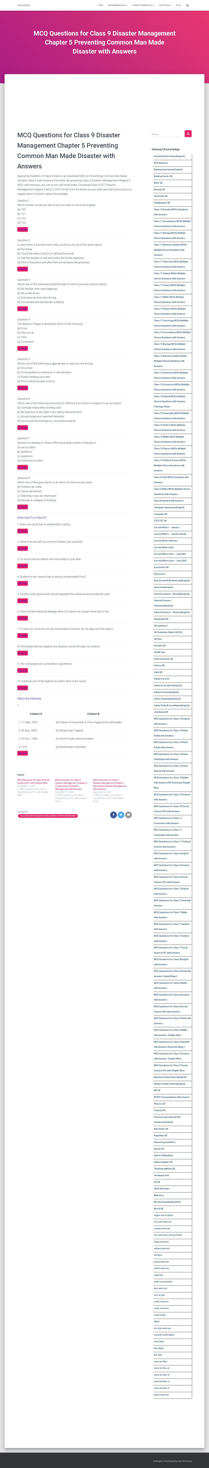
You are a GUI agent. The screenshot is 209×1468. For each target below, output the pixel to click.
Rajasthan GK (160, 1135)
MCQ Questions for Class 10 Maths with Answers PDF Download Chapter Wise (172, 782)
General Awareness (164, 587)
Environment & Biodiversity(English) (172, 580)
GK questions (160, 625)
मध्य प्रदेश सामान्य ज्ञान (162, 1328)
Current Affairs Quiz (142, 5)
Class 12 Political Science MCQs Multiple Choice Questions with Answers (170, 465)
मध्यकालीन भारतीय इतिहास (164, 1335)
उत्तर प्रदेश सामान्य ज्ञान (163, 1222)
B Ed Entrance (161, 163)
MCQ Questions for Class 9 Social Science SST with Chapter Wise (48, 816)
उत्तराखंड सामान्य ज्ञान (162, 1228)
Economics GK (161, 567)
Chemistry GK (161, 196)
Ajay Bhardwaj (185, 1461)
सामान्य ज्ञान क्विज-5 (161, 1388)
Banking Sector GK (163, 176)
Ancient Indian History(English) (169, 156)
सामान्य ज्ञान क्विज (160, 1361)
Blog (178, 5)
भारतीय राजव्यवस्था (161, 1308)
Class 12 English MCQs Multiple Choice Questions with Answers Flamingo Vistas (169, 401)
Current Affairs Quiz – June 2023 (170, 560)
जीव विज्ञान (158, 1255)
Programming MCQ (117, 5)
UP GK (157, 1182)
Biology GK (159, 189)
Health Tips (159, 652)
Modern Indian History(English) (169, 1084)
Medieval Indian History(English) (170, 1077)
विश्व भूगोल (158, 1355)
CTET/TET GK (160, 520)
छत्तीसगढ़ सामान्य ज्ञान (162, 1248)
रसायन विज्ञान (159, 1341)
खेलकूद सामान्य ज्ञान (161, 1242)
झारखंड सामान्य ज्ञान (161, 1262)
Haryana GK (160, 645)
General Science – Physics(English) (172, 612)
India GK (158, 672)
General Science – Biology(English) (172, 594)
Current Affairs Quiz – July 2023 (170, 554)
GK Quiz (158, 639)
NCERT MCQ (164, 5)
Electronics (159, 574)
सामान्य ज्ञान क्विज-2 (161, 1368)
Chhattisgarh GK (162, 203)
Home (100, 5)
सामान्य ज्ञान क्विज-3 (161, 1375)
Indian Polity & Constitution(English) (172, 705)
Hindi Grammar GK (163, 659)
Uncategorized (161, 1175)
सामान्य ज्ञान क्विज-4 (161, 1381)
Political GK (160, 1110)
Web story (159, 1195)
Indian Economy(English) (166, 692)
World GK (158, 1208)
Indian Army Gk (161, 679)
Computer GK (160, 514)
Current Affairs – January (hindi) (170, 534)
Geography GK (161, 619)
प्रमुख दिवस (158, 1275)
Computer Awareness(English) (169, 507)
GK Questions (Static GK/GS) (168, 632)
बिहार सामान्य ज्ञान (160, 1288)
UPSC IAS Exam (161, 1188)
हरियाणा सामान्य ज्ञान (161, 1395)
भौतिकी (156, 1321)
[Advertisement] (104, 96)
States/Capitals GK (163, 1162)
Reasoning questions (164, 1142)
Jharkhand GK (161, 712)
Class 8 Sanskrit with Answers (169, 501)
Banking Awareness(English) (168, 169)
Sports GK (159, 1149)
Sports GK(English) (163, 1155)
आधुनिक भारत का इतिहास (163, 1215)
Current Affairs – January (166, 527)
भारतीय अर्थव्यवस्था (161, 1301)
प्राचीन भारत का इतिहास (163, 1282)
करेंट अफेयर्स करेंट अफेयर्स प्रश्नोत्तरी (168, 1235)
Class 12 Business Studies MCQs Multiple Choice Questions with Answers (170, 361)
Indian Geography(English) (167, 699)
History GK (159, 665)
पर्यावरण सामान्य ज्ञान (161, 1268)
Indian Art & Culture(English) (168, 685)
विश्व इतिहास (159, 1348)
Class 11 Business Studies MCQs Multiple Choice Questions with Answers (170, 249)
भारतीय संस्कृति (160, 1315)
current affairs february (165, 540)
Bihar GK (158, 183)
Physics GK (159, 1104)
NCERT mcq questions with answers (172, 1097)
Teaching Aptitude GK (164, 1168)
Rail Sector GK (161, 1129)
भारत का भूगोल (159, 1295)
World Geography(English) (167, 1202)
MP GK (157, 1090)
